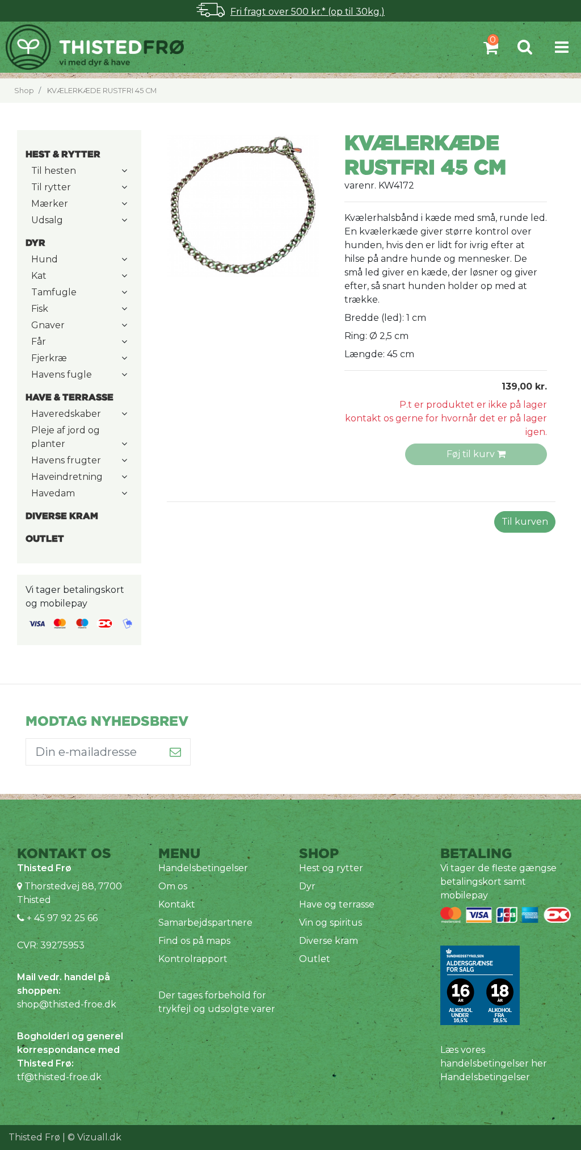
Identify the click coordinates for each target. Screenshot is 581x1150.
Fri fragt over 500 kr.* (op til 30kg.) (307, 11)
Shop (24, 90)
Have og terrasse (336, 904)
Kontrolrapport (193, 959)
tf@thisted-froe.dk (59, 1077)
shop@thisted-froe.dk (66, 1004)
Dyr (307, 886)
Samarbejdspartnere (205, 922)
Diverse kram (328, 940)
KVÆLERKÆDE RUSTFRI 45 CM (102, 90)
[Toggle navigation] (561, 47)
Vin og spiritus (330, 922)
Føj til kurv (472, 454)
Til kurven (525, 521)
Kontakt (176, 904)
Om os (172, 886)
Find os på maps (194, 940)
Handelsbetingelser (203, 868)
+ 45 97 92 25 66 (61, 918)
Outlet (314, 959)
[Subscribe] (176, 752)
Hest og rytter (331, 868)
